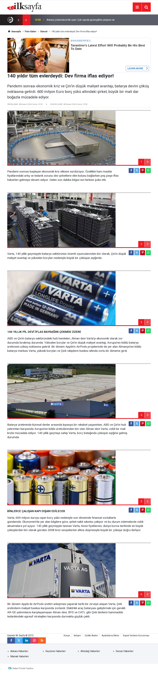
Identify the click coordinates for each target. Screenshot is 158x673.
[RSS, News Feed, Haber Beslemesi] (42, 640)
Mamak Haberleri (19, 656)
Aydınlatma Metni (110, 635)
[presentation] (18, 20)
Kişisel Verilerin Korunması (136, 635)
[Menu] (137, 7)
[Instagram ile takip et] (34, 640)
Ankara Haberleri (19, 651)
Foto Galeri (30, 31)
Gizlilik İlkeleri (91, 635)
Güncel (43, 31)
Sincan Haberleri (124, 651)
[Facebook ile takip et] (11, 640)
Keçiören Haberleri (56, 651)
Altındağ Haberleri (90, 651)
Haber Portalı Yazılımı (22, 668)
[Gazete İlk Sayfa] (24, 6)
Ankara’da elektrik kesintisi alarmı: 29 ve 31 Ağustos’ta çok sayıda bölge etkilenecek (78, 20)
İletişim (77, 635)
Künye (67, 635)
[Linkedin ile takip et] (26, 640)
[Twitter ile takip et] (19, 640)
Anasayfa (16, 31)
